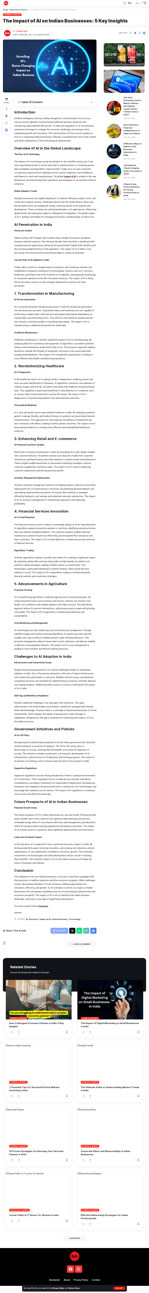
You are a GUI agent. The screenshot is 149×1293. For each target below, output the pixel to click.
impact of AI (70, 176)
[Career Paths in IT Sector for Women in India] (39, 1191)
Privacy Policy (58, 1288)
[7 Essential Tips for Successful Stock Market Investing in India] (39, 1063)
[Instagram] (78, 1269)
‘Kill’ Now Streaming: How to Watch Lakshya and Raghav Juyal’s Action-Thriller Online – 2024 (132, 106)
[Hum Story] (6, 3)
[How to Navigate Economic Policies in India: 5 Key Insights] (39, 999)
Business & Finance (19, 9)
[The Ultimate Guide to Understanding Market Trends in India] (110, 1063)
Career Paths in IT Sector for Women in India (34, 1215)
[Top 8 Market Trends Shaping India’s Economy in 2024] (114, 171)
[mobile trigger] (143, 3)
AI (27, 919)
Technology (74, 919)
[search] (125, 3)
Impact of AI (45, 919)
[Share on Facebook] (130, 33)
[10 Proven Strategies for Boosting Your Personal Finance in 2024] (39, 1127)
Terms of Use (73, 1288)
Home (5, 9)
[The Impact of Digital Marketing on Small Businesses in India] (110, 999)
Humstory (22, 31)
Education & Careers (19, 1210)
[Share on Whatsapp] (79, 931)
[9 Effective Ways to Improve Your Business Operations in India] (114, 151)
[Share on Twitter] (135, 33)
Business (33, 919)
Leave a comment (82, 944)
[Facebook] (70, 1269)
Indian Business (60, 919)
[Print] (144, 33)
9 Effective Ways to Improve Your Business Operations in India (132, 149)
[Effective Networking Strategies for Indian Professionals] (110, 1191)
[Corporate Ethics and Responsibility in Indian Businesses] (110, 1127)
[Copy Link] (140, 33)
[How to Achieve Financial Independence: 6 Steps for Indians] (114, 131)
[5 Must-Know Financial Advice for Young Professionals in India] (114, 191)
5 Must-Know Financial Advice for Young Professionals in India (131, 190)
